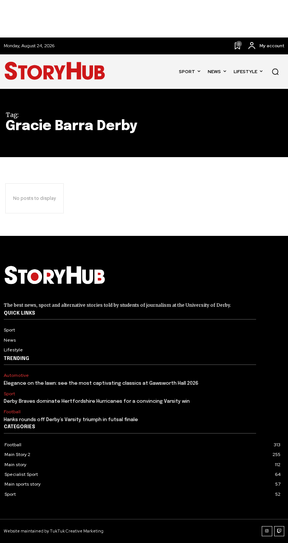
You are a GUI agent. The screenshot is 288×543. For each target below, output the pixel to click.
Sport (9, 393)
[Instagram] (267, 531)
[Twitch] (279, 531)
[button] (275, 72)
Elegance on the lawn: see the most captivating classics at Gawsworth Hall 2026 (101, 383)
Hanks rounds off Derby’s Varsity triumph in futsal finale (71, 419)
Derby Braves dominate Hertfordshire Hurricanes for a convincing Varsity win (97, 401)
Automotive (16, 375)
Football (12, 411)
